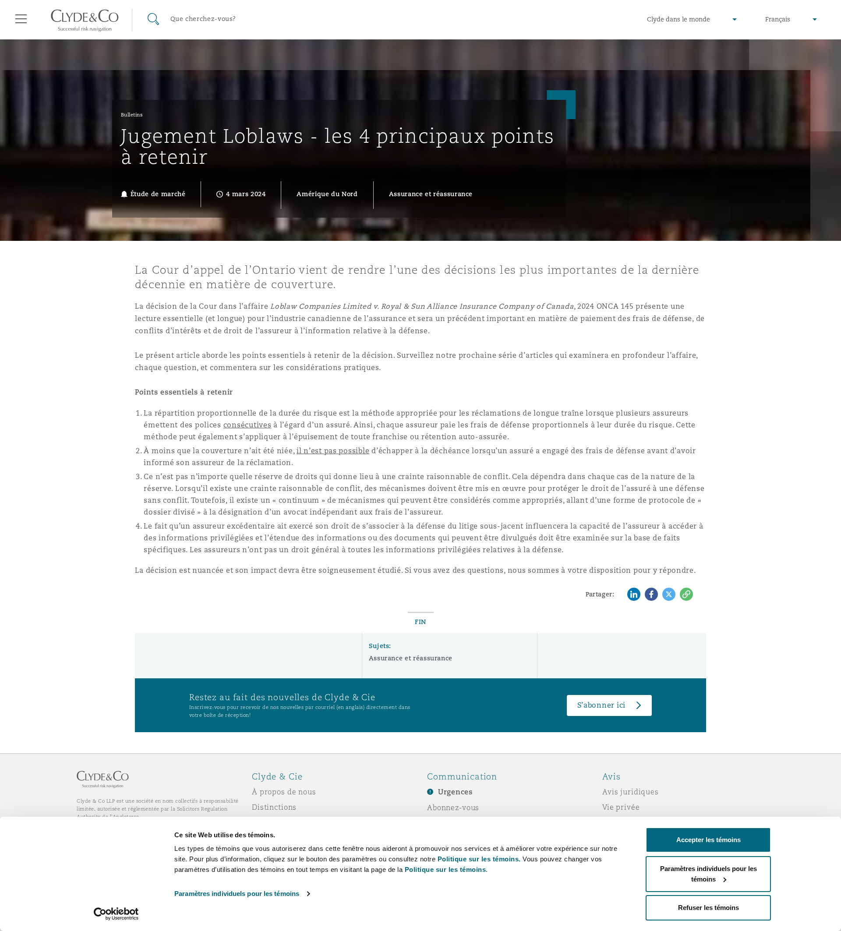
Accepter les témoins (708, 839)
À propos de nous (284, 791)
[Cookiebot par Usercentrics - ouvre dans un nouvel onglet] (116, 913)
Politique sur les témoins (445, 869)
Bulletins (132, 115)
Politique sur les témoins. (479, 859)
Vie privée (621, 807)
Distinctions (274, 807)
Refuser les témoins (708, 907)
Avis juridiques (630, 791)
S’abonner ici (601, 705)
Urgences (455, 792)
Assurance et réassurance (410, 658)
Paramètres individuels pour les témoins (236, 893)
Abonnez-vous (453, 807)
